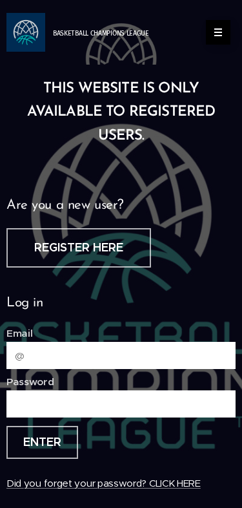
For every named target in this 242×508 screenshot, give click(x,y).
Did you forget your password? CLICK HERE (103, 483)
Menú (218, 32)
